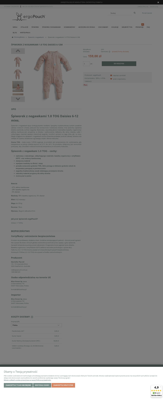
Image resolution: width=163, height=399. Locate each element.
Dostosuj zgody (42, 385)
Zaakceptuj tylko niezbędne (18, 385)
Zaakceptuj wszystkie (63, 385)
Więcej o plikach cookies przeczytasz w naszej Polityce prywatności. (27, 380)
